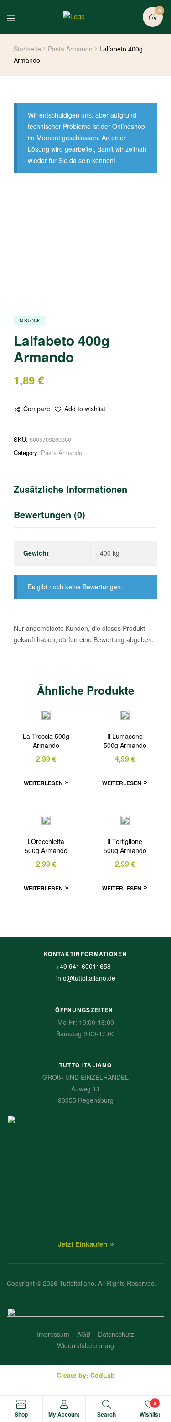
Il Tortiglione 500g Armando (125, 846)
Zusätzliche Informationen (70, 489)
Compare (36, 408)
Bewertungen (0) (49, 514)
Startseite (27, 48)
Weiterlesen (43, 783)
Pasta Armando (70, 48)
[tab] (85, 491)
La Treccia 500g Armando (46, 741)
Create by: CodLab (86, 1375)
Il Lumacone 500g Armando (125, 741)
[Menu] (17, 17)
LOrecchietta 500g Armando (46, 846)
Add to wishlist (84, 408)
